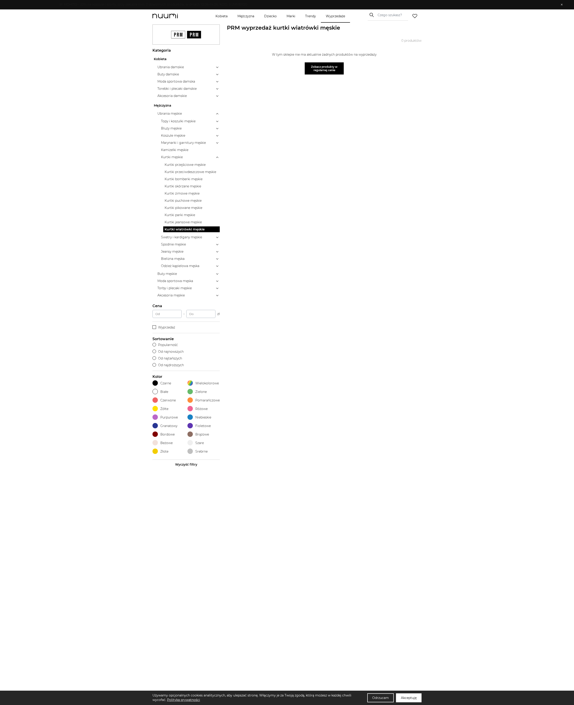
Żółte (164, 409)
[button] (284, 4)
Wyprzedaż (166, 327)
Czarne (165, 383)
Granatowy (168, 426)
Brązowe (202, 434)
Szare (199, 443)
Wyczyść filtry (186, 464)
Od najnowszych (171, 352)
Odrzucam (380, 698)
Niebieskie (203, 417)
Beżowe (166, 443)
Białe (164, 392)
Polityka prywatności (183, 700)
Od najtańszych (170, 358)
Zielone (201, 392)
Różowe (201, 409)
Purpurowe (169, 417)
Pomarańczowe (207, 400)
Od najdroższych (171, 365)
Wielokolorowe (207, 383)
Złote (164, 451)
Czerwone (168, 400)
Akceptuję (409, 698)
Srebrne (201, 451)
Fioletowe (203, 426)
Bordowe (167, 434)
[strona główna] (172, 16)
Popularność (168, 345)
